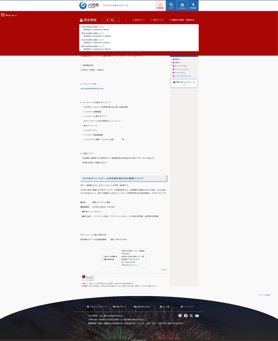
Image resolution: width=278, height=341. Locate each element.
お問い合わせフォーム (129, 265)
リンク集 (165, 307)
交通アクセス (120, 307)
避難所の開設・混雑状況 (183, 20)
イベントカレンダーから (183, 76)
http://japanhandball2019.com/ (92, 89)
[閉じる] (3, 15)
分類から (178, 63)
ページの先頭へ (265, 295)
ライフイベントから (181, 69)
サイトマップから (181, 66)
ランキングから (180, 73)
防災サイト (140, 20)
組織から (178, 59)
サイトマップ (188, 307)
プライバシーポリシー (98, 307)
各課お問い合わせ (143, 307)
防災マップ (158, 20)
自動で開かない (13, 15)
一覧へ (111, 20)
